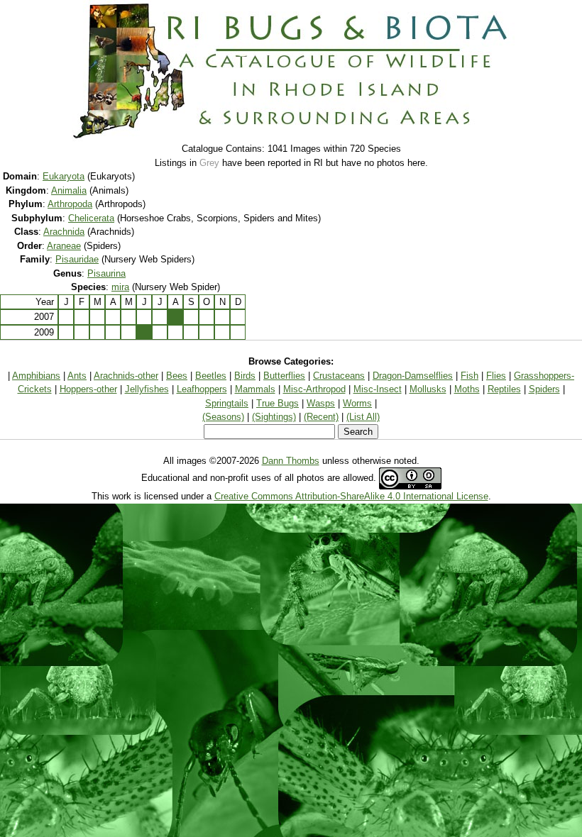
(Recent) (321, 416)
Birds (245, 375)
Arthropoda (70, 204)
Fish (469, 375)
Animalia (69, 190)
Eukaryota (63, 176)
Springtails (226, 403)
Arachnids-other (126, 375)
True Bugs (277, 403)
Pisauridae (77, 259)
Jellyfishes (147, 389)
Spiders (544, 389)
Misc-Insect (377, 389)
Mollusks (428, 389)
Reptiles (504, 389)
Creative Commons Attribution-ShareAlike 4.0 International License (351, 496)
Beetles (210, 375)
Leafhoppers (202, 389)
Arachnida (63, 231)
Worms (357, 403)
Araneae (64, 245)
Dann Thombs (290, 460)
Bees (176, 375)
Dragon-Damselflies (413, 375)
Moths (467, 389)
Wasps (321, 403)
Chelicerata (91, 218)
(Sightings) (274, 416)
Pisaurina (106, 273)
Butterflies (284, 375)
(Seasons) (223, 416)
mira (120, 287)
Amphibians (36, 375)
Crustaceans (339, 375)
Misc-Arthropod (314, 389)
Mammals (255, 389)
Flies (496, 375)
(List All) (363, 416)
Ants (77, 375)
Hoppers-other (88, 389)
